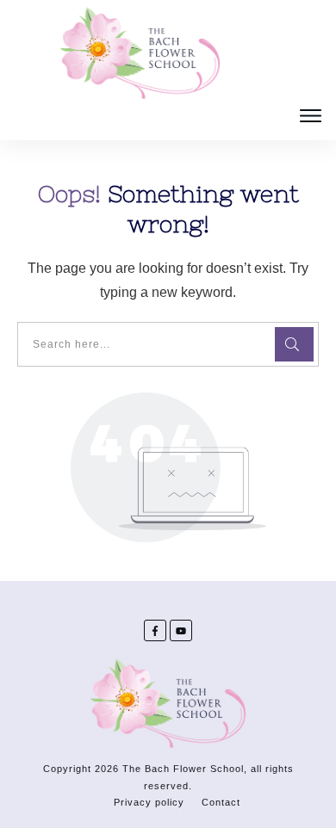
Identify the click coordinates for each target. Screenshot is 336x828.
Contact (221, 802)
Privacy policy (149, 802)
